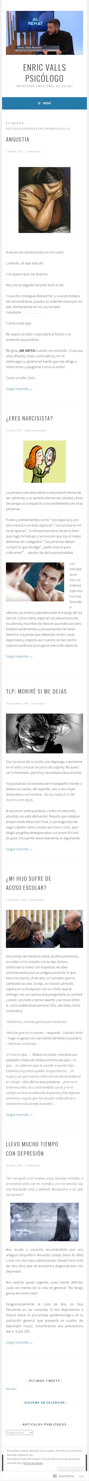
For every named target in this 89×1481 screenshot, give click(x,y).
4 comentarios (36, 899)
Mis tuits (11, 1389)
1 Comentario (37, 703)
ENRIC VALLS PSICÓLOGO (44, 72)
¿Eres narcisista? (29, 418)
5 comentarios (33, 151)
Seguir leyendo (19, 388)
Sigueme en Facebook (44, 1402)
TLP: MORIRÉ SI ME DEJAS (36, 691)
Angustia (17, 139)
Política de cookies (33, 1463)
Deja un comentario (35, 430)
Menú (47, 103)
